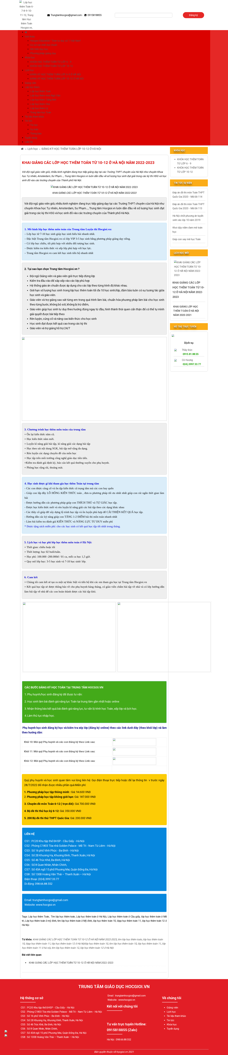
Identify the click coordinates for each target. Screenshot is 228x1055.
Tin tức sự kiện (183, 182)
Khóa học (30, 57)
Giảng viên (30, 82)
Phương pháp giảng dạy (43, 53)
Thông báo (36, 133)
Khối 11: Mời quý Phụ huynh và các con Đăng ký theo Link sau (58, 751)
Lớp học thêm (32, 87)
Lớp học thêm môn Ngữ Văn (45, 95)
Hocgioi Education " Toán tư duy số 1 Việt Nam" (55, 40)
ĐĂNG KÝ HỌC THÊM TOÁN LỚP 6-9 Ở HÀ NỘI (55, 74)
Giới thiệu (30, 36)
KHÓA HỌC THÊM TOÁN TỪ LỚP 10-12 (51, 66)
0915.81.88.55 (191, 354)
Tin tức (28, 120)
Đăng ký (193, 15)
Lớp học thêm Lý (39, 108)
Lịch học (29, 70)
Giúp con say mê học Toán (186, 239)
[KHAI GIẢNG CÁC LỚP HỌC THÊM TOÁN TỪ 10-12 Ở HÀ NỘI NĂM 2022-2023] (188, 268)
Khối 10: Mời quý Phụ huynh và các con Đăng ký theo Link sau (59, 742)
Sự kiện (34, 129)
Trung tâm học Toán (40, 112)
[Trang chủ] (26, 32)
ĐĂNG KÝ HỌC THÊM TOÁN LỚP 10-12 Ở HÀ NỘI (57, 78)
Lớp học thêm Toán (40, 91)
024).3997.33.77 (192, 364)
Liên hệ (29, 141)
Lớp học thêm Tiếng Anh (43, 99)
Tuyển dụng (31, 137)
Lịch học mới (181, 252)
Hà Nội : (111, 1039)
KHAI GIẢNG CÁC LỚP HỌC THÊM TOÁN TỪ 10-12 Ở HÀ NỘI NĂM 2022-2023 (71, 962)
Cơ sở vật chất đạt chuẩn (43, 44)
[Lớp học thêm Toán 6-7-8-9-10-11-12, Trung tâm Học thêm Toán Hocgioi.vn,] (26, 14)
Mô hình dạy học (39, 49)
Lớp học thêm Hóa (40, 104)
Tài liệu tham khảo (34, 116)
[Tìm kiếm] (174, 15)
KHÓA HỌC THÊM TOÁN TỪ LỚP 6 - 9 (50, 61)
